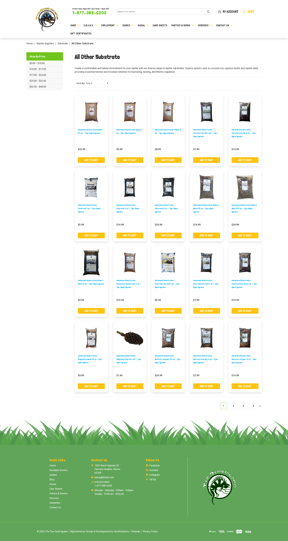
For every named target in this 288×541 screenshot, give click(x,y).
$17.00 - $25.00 (38, 75)
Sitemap (135, 531)
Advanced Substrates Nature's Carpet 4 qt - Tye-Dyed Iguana (205, 359)
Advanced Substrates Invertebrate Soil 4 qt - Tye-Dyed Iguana (206, 283)
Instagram (154, 474)
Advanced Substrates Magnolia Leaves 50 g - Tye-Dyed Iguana (90, 359)
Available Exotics (59, 470)
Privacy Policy (150, 531)
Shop (73, 25)
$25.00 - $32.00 (38, 80)
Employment (108, 25)
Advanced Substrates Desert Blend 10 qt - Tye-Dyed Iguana (206, 208)
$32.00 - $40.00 (38, 86)
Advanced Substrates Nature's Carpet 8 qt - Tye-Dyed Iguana (244, 359)
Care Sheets (160, 25)
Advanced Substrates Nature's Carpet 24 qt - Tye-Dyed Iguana (168, 359)
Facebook (154, 465)
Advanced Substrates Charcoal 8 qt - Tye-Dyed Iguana (166, 208)
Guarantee (55, 502)
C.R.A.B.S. (89, 25)
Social (141, 25)
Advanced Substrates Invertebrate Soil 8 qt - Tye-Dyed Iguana (245, 283)
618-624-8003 (102, 482)
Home (53, 465)
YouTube (153, 470)
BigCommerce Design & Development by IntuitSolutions (99, 531)
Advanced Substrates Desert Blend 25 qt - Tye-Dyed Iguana (244, 208)
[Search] (208, 11)
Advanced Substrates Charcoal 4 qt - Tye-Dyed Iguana (127, 208)
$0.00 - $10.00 (37, 63)
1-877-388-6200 (89, 12)
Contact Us (222, 25)
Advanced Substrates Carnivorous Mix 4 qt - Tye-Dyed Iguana (205, 133)
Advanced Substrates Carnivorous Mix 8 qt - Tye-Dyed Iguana (244, 133)
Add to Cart (91, 160)
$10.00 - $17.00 (38, 69)
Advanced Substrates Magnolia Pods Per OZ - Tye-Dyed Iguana (129, 359)
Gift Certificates (81, 33)
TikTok (152, 479)
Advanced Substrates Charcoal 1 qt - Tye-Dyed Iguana (89, 208)
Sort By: (80, 83)
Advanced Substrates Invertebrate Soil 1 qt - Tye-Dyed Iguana (167, 283)
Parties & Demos (180, 25)
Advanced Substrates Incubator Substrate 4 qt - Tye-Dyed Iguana (128, 283)
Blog (52, 479)
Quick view (91, 111)
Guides (126, 25)
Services (203, 25)
